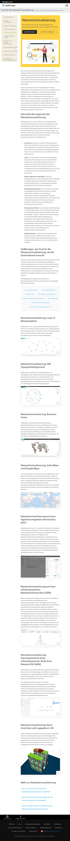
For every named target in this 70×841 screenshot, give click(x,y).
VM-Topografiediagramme (49, 290)
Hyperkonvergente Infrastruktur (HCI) (33, 298)
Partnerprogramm (45, 827)
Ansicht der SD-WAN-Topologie (40, 302)
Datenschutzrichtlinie (15, 827)
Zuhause (37, 10)
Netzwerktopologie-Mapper (9, 36)
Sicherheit (47, 824)
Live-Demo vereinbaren (48, 32)
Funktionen (43, 10)
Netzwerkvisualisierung (10, 32)
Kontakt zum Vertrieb (18, 831)
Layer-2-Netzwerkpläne (30, 290)
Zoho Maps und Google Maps (46, 294)
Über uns (12, 824)
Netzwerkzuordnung (9, 29)
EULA (20, 824)
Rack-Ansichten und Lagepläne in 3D (40, 307)
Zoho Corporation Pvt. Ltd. (29, 836)
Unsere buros (33, 831)
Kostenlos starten (29, 32)
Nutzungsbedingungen (33, 824)
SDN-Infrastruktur (53, 298)
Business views (29, 294)
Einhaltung (57, 824)
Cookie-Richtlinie (30, 827)
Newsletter (58, 827)
